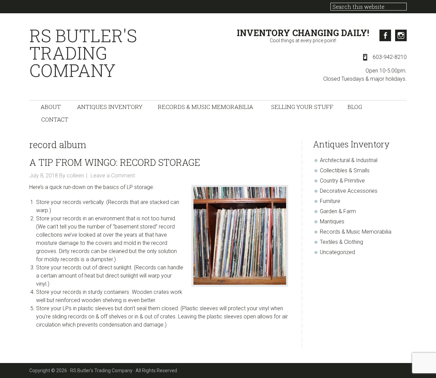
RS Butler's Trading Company (83, 53)
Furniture (330, 201)
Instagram (401, 35)
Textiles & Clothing (341, 242)
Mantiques (332, 221)
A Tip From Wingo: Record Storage (114, 162)
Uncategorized (337, 252)
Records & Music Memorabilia (355, 232)
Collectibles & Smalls (345, 170)
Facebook (385, 35)
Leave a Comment (113, 175)
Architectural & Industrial (348, 160)
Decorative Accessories (348, 191)
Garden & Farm (338, 211)
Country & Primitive (342, 180)
